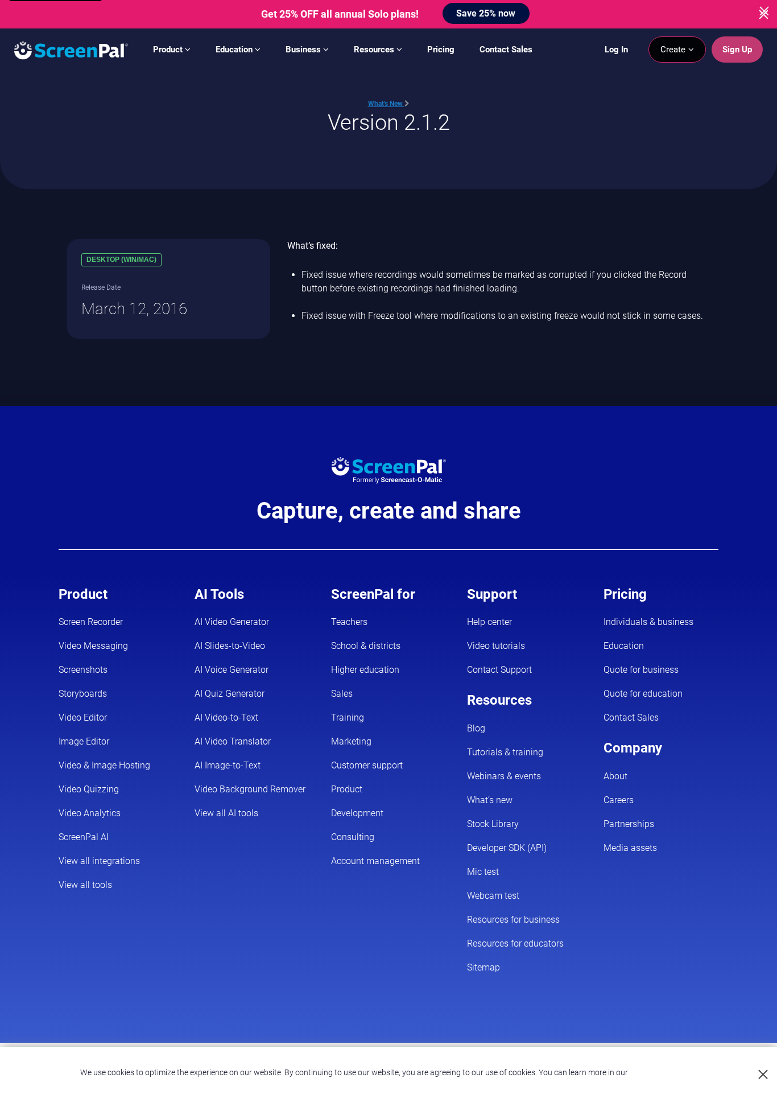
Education (235, 49)
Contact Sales (506, 49)
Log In (616, 49)
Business (304, 49)
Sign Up (737, 49)
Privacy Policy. (655, 1072)
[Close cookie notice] (763, 1075)
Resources (375, 49)
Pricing (440, 49)
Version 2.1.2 (389, 122)
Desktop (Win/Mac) (121, 260)
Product (169, 49)
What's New (386, 104)
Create (674, 49)
